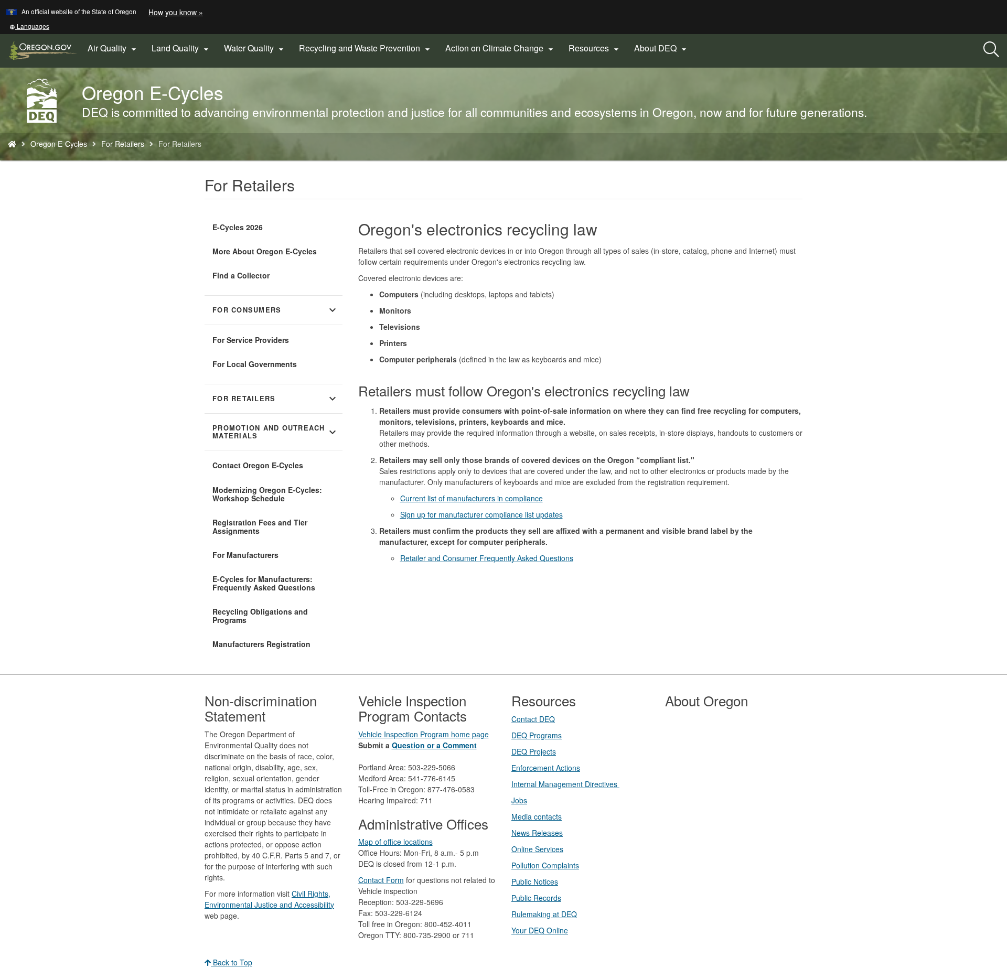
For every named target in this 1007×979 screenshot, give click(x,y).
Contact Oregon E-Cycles (257, 465)
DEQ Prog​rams (536, 735)
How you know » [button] (175, 12)
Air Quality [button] (113, 48)
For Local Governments (254, 364)
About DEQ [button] (661, 48)
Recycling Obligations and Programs (260, 615)
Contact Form (381, 880)
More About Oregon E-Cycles (264, 251)
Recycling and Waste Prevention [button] (366, 48)
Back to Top (231, 962)
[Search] (991, 50)
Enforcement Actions (545, 767)
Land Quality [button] (181, 48)
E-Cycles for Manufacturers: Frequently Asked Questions (263, 583)
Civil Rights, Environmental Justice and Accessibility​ (269, 899)
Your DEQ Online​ (539, 930)
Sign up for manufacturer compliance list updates (481, 514)
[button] (29, 25)
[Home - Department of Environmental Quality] (12, 143)
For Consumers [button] (275, 310)
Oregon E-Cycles (58, 143)
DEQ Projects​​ (533, 751)
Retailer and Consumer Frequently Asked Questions (486, 558)
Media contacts (536, 816)
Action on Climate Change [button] (500, 48)
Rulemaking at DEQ (544, 914)
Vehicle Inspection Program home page (423, 734)
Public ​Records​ (536, 897)
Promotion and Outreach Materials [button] (275, 431)
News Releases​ (537, 832)
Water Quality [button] (255, 48)
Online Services (537, 849)
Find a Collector (241, 275)
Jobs (519, 800)
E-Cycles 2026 (237, 227)
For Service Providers (250, 340)
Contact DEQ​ (533, 719)
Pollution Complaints (545, 865)
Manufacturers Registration (261, 644)
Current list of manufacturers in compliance (471, 498)
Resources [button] (595, 48)
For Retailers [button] (275, 398)
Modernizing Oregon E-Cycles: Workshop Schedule (267, 494)
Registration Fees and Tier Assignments (259, 526)
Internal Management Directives (565, 784)
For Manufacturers (245, 555)
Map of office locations (395, 841)
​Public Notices (534, 881)
